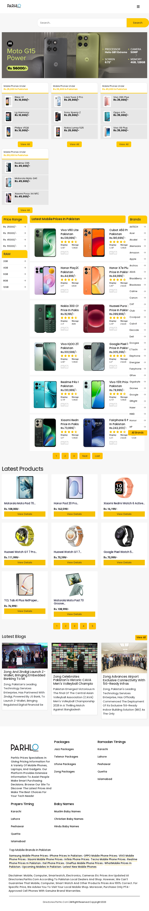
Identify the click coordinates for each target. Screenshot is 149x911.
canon (134, 297)
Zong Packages (64, 771)
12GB (6, 287)
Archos (134, 265)
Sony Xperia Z (72, 114)
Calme (133, 291)
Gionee (134, 388)
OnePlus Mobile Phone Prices (84, 863)
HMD (132, 413)
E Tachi (134, 349)
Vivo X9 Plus (120, 129)
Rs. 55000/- (10, 246)
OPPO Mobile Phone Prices (100, 855)
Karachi (103, 749)
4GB (5, 267)
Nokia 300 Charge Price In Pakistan (73, 308)
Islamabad (105, 779)
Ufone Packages (65, 764)
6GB (5, 274)
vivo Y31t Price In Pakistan (120, 384)
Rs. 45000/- (10, 239)
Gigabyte (135, 381)
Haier (133, 407)
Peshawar (104, 764)
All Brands (138, 432)
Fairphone (135, 368)
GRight (133, 401)
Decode (134, 330)
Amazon (134, 252)
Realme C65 (22, 165)
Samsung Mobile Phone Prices (28, 855)
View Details (24, 514)
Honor (133, 420)
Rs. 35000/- (10, 233)
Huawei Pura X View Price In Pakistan (122, 308)
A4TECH (134, 226)
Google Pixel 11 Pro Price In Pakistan (121, 346)
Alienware (135, 246)
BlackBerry (136, 278)
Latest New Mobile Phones (79, 867)
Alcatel (133, 239)
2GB (5, 261)
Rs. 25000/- (10, 226)
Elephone (135, 355)
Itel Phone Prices (53, 863)
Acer (132, 233)
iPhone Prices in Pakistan (66, 855)
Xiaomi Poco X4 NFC (27, 195)
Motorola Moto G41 (26, 180)
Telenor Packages (66, 756)
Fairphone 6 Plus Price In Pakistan (124, 422)
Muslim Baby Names (67, 811)
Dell (132, 336)
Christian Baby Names (68, 819)
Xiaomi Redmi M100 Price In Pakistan (74, 422)
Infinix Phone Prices (76, 859)
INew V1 (22, 99)
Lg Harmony (22, 114)
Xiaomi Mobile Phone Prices (45, 859)
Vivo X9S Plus (121, 99)
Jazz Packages (64, 749)
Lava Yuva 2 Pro (73, 99)
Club (132, 310)
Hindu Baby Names (66, 826)
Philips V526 (22, 129)
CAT (132, 304)
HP (131, 426)
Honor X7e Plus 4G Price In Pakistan (122, 270)
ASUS (132, 271)
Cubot (133, 323)
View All (25, 144)
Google (134, 394)
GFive (133, 375)
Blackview (135, 284)
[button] (13, 55)
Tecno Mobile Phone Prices (108, 859)
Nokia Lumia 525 (74, 129)
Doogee (134, 342)
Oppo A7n (120, 114)
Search (137, 23)
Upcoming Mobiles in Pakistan (41, 867)
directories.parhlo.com (55, 902)
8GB (5, 280)
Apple (133, 259)
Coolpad (135, 317)
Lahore (102, 756)
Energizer (135, 362)
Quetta (102, 771)
